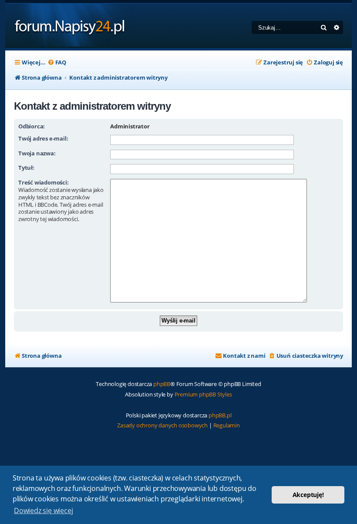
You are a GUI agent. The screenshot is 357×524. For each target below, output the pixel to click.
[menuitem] (56, 62)
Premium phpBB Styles (203, 394)
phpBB (161, 384)
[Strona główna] (70, 25)
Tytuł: (26, 167)
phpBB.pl (220, 415)
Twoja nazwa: (37, 153)
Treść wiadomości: (43, 182)
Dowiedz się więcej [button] (43, 510)
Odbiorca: (31, 126)
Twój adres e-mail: (43, 138)
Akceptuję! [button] (308, 494)
